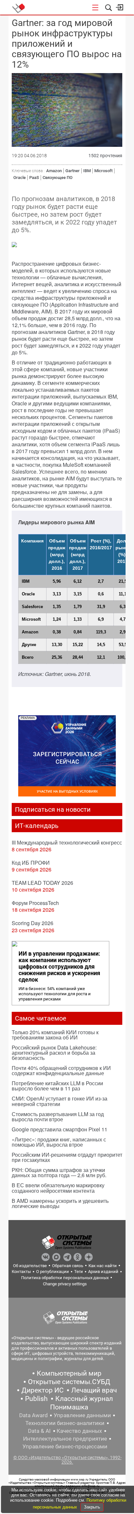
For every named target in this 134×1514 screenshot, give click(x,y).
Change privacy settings (65, 1283)
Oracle (19, 177)
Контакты (21, 1271)
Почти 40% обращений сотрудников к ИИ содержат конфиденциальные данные (61, 1070)
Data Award (33, 1415)
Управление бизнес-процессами (64, 1446)
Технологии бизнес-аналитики (64, 1423)
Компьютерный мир (69, 1373)
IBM (87, 170)
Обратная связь (67, 1265)
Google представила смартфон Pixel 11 (59, 1129)
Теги (78, 1271)
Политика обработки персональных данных (65, 1277)
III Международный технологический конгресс (67, 842)
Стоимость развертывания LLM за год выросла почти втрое (58, 1116)
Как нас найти (102, 1265)
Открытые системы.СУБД (69, 1382)
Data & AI (39, 1431)
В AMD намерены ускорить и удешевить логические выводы (60, 1203)
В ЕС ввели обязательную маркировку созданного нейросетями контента (58, 1187)
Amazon (54, 170)
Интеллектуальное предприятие (65, 1438)
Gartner (72, 170)
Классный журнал (84, 1399)
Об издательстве (30, 1265)
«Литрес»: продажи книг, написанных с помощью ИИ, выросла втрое (59, 1142)
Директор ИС (42, 1390)
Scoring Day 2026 (32, 923)
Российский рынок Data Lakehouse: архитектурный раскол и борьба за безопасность (54, 1053)
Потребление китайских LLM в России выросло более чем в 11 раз (57, 1085)
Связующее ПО (58, 177)
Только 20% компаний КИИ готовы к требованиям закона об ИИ (55, 1034)
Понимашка (69, 1407)
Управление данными (82, 1415)
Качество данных (79, 1431)
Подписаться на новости (53, 809)
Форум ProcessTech (35, 903)
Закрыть (92, 1507)
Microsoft (103, 170)
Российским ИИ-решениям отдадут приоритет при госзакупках (67, 1157)
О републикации (52, 1271)
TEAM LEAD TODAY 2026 (42, 882)
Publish (36, 1399)
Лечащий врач (94, 1390)
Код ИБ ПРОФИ (31, 862)
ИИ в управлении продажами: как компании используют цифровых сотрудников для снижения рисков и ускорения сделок (59, 966)
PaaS (34, 177)
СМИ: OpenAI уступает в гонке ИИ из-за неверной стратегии (59, 1101)
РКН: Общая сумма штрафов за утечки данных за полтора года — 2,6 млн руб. (59, 1172)
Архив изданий (103, 1271)
